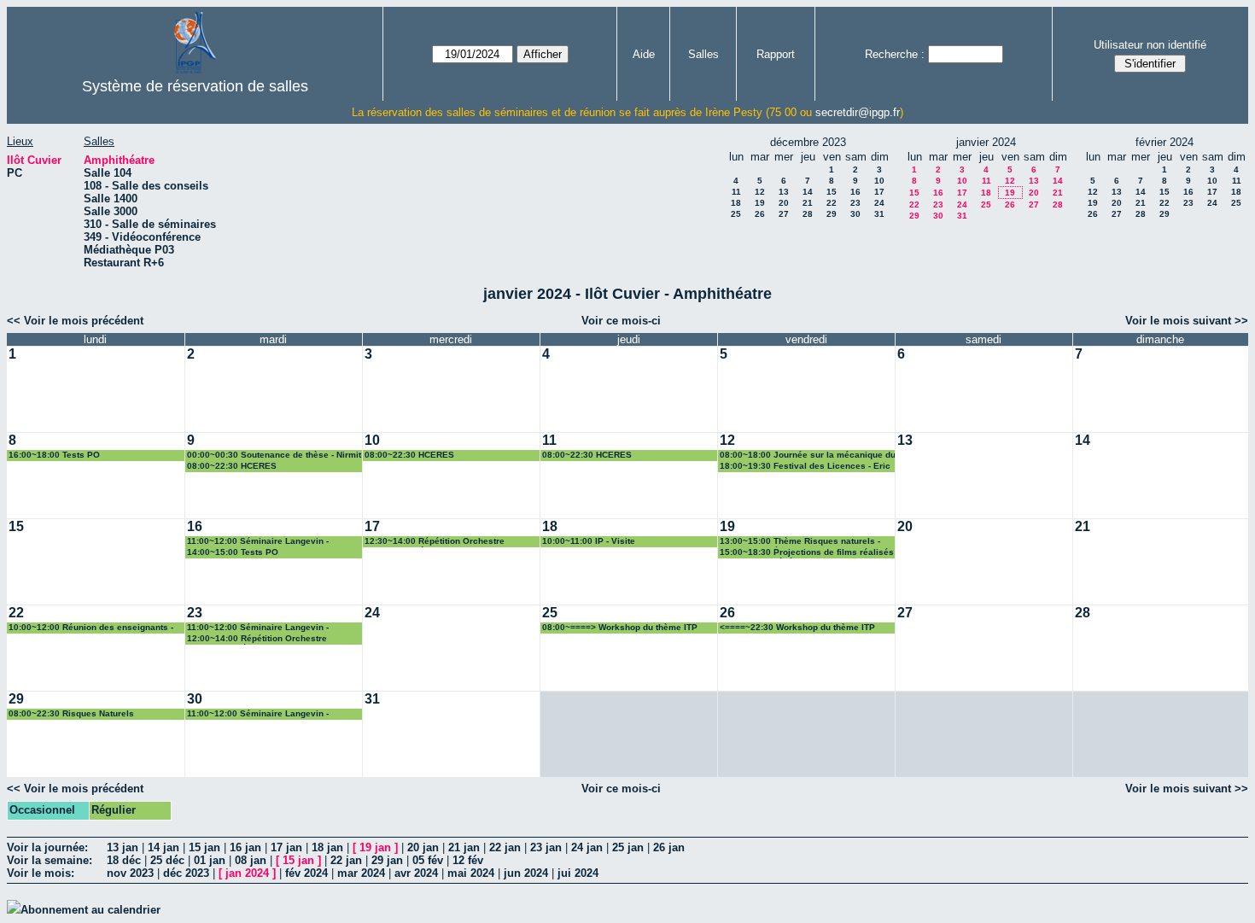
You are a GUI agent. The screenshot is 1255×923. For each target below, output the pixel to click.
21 (808, 202)
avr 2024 (416, 873)
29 (831, 214)
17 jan (286, 847)
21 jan (464, 847)
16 (855, 191)
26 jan (669, 847)
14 (808, 191)
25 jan (628, 847)
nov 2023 (130, 873)
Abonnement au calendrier (90, 909)
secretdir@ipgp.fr (857, 112)
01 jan (209, 860)
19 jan (375, 847)
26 (760, 214)
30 (855, 214)
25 (736, 214)
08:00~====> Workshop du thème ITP (620, 627)
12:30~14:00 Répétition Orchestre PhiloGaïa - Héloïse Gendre (435, 541)
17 (879, 191)
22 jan (505, 847)
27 (784, 214)
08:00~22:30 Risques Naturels (71, 713)
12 (760, 191)
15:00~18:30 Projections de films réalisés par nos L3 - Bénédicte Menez (807, 552)
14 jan (163, 847)
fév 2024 (306, 873)
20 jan (423, 847)
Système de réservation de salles (195, 86)
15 (831, 191)
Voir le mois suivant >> (1186, 320)
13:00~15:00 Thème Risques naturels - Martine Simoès (800, 541)
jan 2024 (247, 873)
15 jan (204, 847)
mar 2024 (361, 873)
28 (808, 214)
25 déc (167, 860)
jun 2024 (526, 873)
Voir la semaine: (49, 860)
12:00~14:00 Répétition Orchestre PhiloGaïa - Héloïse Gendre (257, 639)
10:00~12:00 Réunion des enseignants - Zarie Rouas (91, 628)
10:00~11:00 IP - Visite (588, 541)
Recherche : (895, 54)
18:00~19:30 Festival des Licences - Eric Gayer (805, 466)
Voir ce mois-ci (621, 320)
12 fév (467, 860)
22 (831, 202)
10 (879, 180)
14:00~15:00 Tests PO (232, 552)
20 (784, 202)
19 (760, 202)
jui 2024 (577, 873)
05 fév (427, 860)
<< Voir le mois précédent (75, 320)
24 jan (587, 847)
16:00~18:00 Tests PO (54, 454)
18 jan (327, 847)
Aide (644, 54)
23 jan (546, 847)
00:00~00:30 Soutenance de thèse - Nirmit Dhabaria (274, 455)
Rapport (775, 54)
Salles (703, 54)
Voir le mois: (40, 873)
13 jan (122, 847)
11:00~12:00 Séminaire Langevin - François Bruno (258, 541)
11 (736, 191)
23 (855, 202)
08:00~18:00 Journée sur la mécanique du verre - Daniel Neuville (808, 455)
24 (879, 202)
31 (879, 214)
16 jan (245, 847)
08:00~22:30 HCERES (232, 465)
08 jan (250, 860)
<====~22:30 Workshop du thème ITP (797, 627)
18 (736, 202)
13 (784, 191)
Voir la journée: (47, 847)
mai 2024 (470, 873)
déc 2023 (186, 873)
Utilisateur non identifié (1150, 44)
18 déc (124, 860)
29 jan (387, 860)
